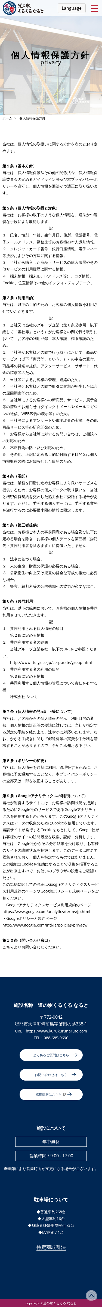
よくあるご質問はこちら (51, 1055)
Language (72, 8)
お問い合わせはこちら (51, 1074)
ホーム (7, 118)
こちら (8, 947)
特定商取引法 (51, 1247)
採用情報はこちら (49, 1094)
